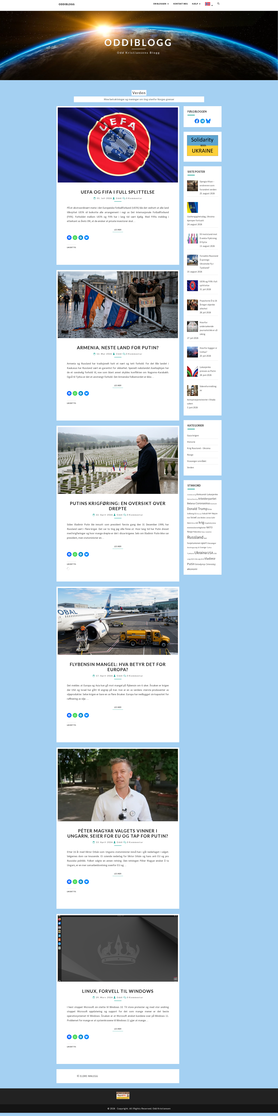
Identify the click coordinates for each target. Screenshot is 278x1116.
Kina (193, 523)
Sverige (203, 547)
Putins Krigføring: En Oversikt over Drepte (118, 506)
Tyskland (190, 553)
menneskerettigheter (196, 527)
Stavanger (211, 543)
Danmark (213, 504)
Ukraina (200, 552)
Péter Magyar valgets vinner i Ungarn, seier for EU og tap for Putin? (117, 833)
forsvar (199, 514)
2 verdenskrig (191, 495)
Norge (190, 454)
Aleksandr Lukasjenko (207, 494)
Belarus (191, 503)
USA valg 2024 (199, 559)
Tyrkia (209, 547)
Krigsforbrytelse (210, 523)
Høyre (214, 513)
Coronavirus (203, 503)
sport (204, 543)
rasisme (208, 532)
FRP (209, 513)
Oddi (119, 198)
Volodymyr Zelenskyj (205, 564)
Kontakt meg (180, 3)
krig (201, 522)
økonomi (192, 569)
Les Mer (118, 229)
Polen (203, 532)
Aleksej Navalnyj (192, 499)
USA (210, 553)
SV (199, 547)
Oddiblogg (67, 4)
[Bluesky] (208, 120)
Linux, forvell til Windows (118, 991)
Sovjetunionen (194, 543)
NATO (209, 527)
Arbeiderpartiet (207, 498)
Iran (188, 517)
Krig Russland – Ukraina (198, 448)
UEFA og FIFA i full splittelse (118, 192)
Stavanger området (196, 461)
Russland (195, 537)
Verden (190, 467)
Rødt (205, 538)
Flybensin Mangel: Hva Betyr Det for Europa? (118, 667)
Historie (191, 441)
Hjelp (195, 3)
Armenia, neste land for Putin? (118, 347)
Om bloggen (159, 3)
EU (195, 513)
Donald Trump (197, 509)
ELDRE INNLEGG (89, 1076)
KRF (196, 523)
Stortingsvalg (192, 547)
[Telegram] (202, 120)
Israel (193, 517)
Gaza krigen (193, 435)
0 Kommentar (134, 198)
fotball (204, 513)
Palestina (197, 531)
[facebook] (197, 120)
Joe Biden (201, 517)
